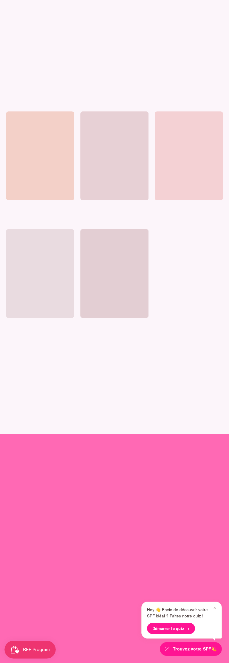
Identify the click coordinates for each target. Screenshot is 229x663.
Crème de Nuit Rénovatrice (106, 324)
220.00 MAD (17, 214)
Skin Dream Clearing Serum (32, 324)
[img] (17, 220)
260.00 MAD (91, 331)
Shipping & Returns (26, 562)
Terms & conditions (26, 582)
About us (17, 461)
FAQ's (12, 552)
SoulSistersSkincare (106, 642)
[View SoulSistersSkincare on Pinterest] (128, 629)
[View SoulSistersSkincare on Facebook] (114, 629)
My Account (136, 474)
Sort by (13, 103)
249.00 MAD (91, 214)
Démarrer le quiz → (171, 628)
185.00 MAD (165, 214)
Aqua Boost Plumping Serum (107, 207)
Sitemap (15, 591)
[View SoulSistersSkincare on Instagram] (87, 629)
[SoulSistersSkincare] (24, 24)
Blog (11, 504)
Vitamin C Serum (22, 207)
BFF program (137, 484)
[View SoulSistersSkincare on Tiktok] (100, 629)
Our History (18, 474)
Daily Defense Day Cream (179, 207)
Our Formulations (24, 494)
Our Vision (17, 484)
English (110, 615)
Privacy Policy (20, 572)
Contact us (18, 542)
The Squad (137, 461)
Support (16, 529)
